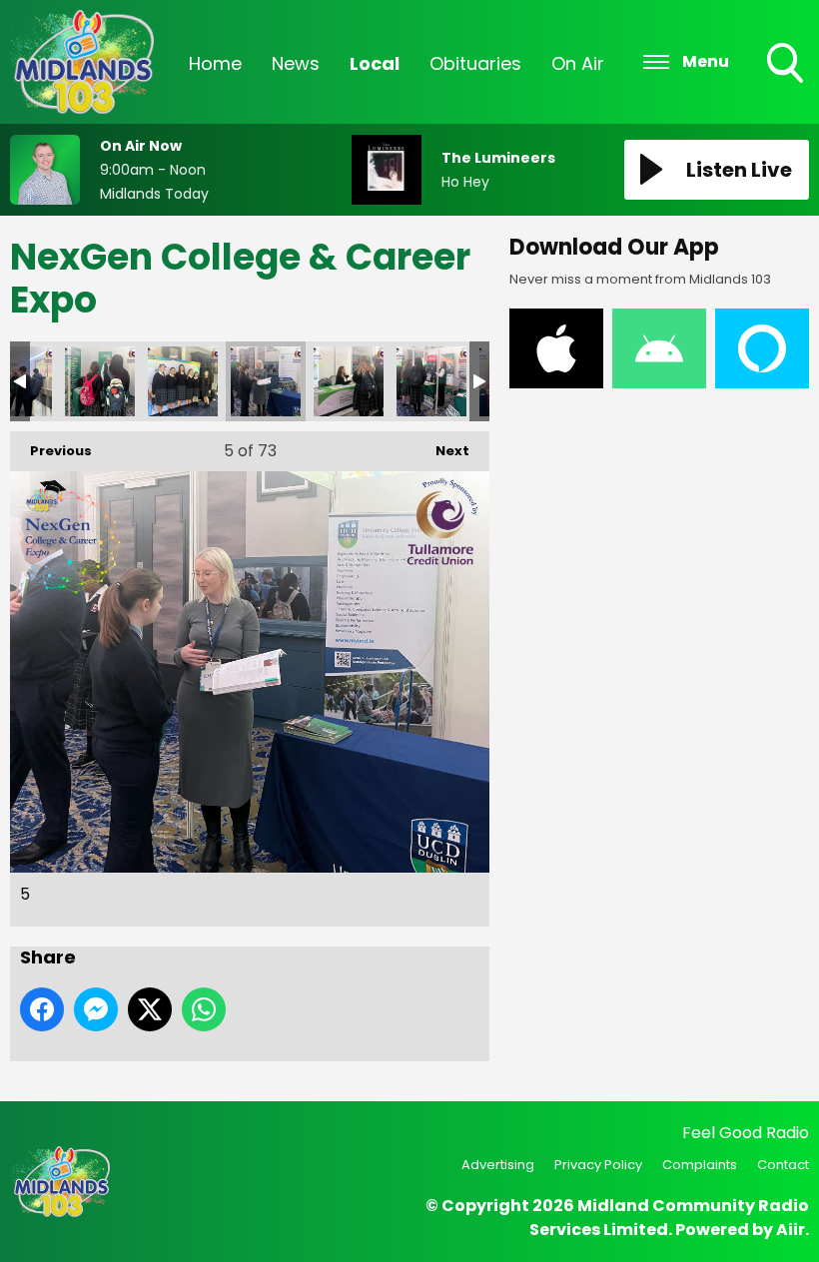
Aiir (790, 1229)
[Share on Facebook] (42, 1009)
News (296, 63)
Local (375, 63)
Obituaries (475, 63)
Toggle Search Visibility (787, 85)
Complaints (699, 1164)
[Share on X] (150, 1009)
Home (215, 63)
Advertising (497, 1164)
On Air (577, 63)
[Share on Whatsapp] (204, 1009)
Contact (783, 1164)
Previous (51, 450)
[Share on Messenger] (96, 1009)
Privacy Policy (598, 1164)
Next (442, 450)
